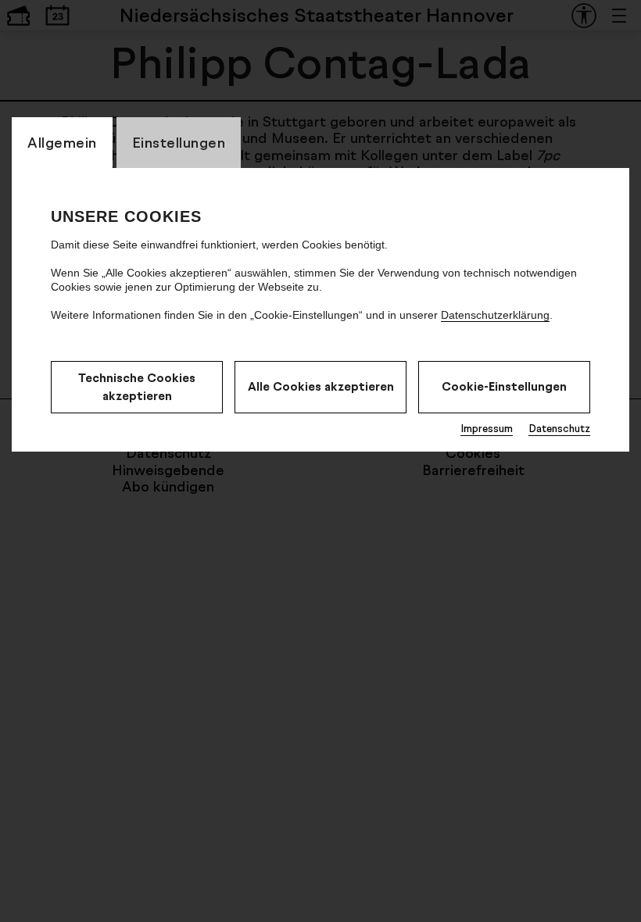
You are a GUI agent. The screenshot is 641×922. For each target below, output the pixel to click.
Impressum (486, 428)
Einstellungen (179, 142)
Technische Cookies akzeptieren (136, 386)
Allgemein (62, 142)
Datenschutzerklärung (495, 315)
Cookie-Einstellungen (504, 386)
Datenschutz (559, 428)
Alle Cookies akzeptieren (321, 386)
